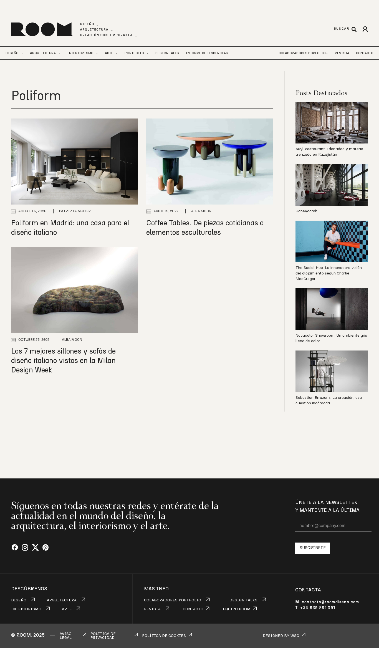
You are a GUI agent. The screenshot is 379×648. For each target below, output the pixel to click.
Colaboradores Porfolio (302, 53)
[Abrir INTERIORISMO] (97, 53)
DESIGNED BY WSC (281, 636)
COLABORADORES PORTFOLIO (172, 600)
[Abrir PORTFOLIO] (147, 53)
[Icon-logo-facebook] (15, 547)
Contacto (364, 53)
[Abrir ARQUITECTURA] (59, 53)
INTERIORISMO (26, 609)
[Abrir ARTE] (116, 53)
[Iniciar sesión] (365, 29)
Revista (342, 53)
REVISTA (152, 609)
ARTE (67, 609)
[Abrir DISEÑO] (22, 53)
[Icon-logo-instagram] (25, 547)
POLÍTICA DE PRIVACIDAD (103, 636)
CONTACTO (193, 609)
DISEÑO (18, 600)
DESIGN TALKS (243, 600)
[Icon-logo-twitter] (35, 547)
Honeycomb (306, 211)
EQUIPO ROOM (237, 609)
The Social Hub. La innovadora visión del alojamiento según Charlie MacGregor (328, 273)
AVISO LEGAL (66, 636)
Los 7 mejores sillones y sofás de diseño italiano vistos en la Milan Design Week (63, 361)
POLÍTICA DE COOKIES (164, 636)
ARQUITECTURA (62, 600)
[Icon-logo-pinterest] (45, 547)
